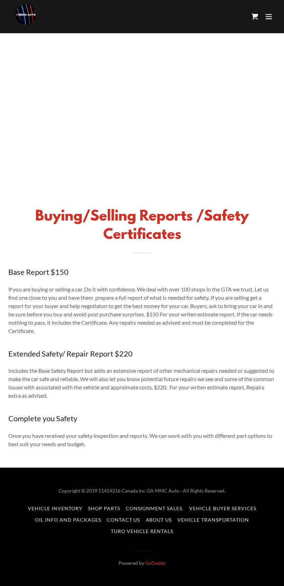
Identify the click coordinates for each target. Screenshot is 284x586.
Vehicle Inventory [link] (55, 508)
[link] (25, 16)
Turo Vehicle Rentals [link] (142, 531)
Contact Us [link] (123, 520)
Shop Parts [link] (104, 508)
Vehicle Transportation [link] (213, 520)
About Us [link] (159, 520)
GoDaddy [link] (155, 563)
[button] (269, 17)
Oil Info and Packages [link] (68, 520)
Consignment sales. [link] (155, 508)
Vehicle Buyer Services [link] (222, 508)
